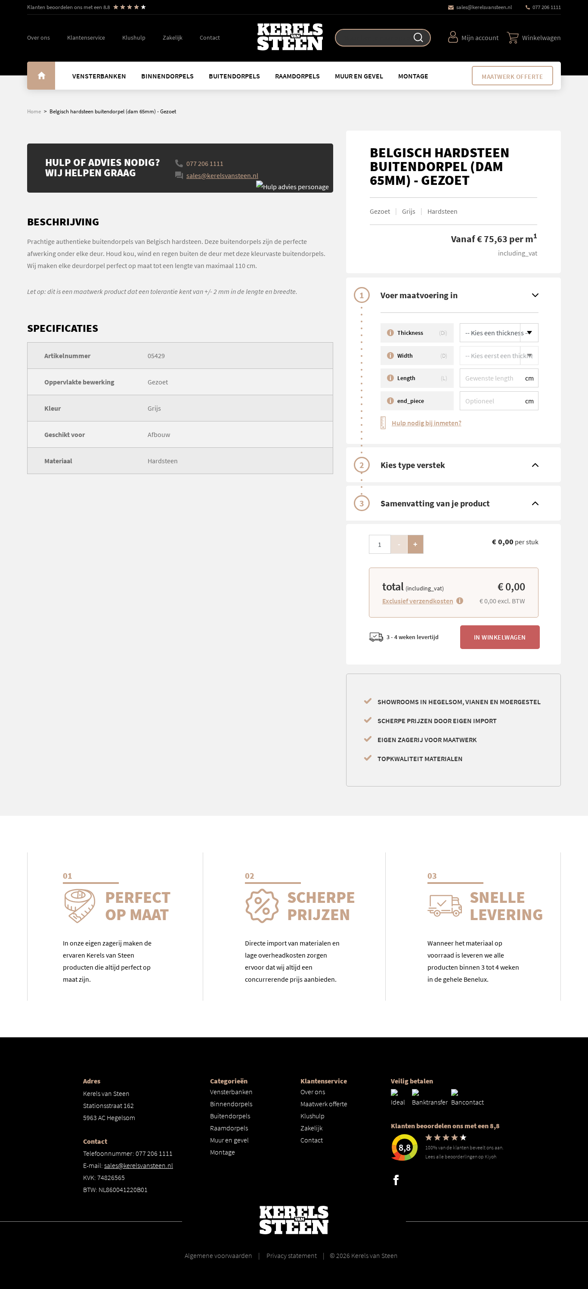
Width (418, 355)
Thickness (418, 333)
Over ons (38, 37)
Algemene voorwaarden (218, 1255)
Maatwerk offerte (512, 76)
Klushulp (133, 37)
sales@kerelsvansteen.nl (484, 7)
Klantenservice (86, 37)
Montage (413, 76)
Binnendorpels (167, 76)
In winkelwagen (500, 637)
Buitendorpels (234, 76)
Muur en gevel (359, 76)
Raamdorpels (297, 76)
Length (418, 378)
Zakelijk (173, 37)
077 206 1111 (546, 7)
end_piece (407, 401)
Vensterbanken (99, 76)
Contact (210, 37)
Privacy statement (291, 1255)
